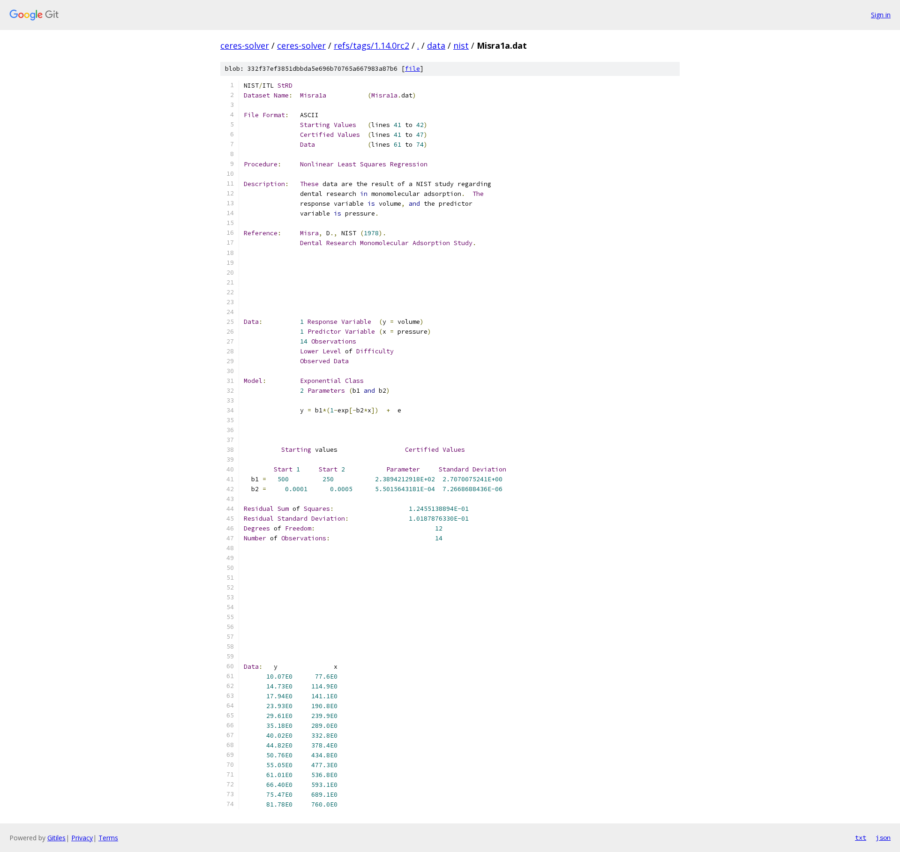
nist (461, 45)
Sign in (881, 14)
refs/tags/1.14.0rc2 (371, 45)
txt (860, 837)
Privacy (82, 837)
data (436, 45)
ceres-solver (244, 45)
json (883, 837)
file (412, 69)
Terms (108, 837)
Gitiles (56, 837)
